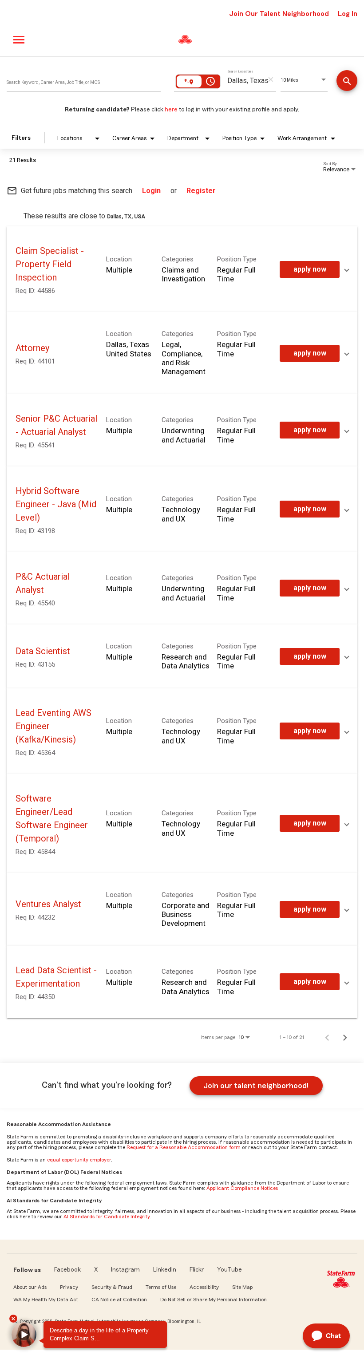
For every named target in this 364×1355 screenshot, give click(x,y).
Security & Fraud (111, 1287)
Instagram (125, 1270)
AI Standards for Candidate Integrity (106, 1216)
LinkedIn (164, 1270)
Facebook (67, 1270)
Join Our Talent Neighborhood (279, 13)
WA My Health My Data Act (45, 1299)
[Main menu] (19, 39)
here (171, 110)
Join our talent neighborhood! (256, 1086)
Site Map (242, 1287)
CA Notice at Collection (119, 1299)
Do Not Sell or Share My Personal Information (213, 1299)
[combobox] (84, 80)
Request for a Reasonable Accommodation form (184, 1147)
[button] (24, 1334)
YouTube (229, 1270)
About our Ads (30, 1287)
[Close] (13, 1318)
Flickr (197, 1270)
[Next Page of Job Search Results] (345, 1037)
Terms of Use (161, 1287)
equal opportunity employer (79, 1159)
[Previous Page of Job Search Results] (327, 1037)
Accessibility (204, 1287)
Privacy (69, 1287)
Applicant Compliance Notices (242, 1188)
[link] (182, 269)
